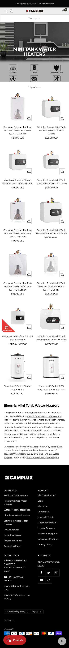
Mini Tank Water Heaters (17, 515)
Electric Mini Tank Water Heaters (44, 416)
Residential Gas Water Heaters (15, 503)
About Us (42, 506)
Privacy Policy (45, 544)
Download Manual (47, 522)
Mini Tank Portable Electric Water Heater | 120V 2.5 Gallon (17, 182)
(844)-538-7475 (15, 577)
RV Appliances (11, 529)
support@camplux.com (16, 586)
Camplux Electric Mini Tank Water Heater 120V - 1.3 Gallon (51, 182)
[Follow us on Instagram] (55, 572)
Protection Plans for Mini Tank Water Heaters (17, 338)
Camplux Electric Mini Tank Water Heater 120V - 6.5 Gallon (51, 232)
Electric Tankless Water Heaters (42, 457)
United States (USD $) (15, 612)
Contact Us (43, 511)
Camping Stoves (12, 535)
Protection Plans (12, 546)
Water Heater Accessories (17, 509)
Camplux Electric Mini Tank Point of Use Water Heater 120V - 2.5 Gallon (17, 233)
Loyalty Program (46, 528)
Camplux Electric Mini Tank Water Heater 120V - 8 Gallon (51, 338)
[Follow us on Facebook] (41, 572)
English (35, 612)
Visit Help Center (46, 495)
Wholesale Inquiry (47, 533)
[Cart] (63, 10)
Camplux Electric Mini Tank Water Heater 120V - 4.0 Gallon (51, 130)
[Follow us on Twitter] (48, 572)
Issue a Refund (45, 517)
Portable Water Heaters (16, 495)
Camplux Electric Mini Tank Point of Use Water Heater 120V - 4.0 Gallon (17, 130)
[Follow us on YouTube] (41, 579)
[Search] (11, 11)
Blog (40, 501)
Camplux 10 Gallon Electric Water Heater (18, 388)
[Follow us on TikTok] (48, 579)
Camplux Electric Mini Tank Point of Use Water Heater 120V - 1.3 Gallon (51, 286)
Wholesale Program (48, 539)
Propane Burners (13, 540)
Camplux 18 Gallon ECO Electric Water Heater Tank (51, 388)
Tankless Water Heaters (16, 454)
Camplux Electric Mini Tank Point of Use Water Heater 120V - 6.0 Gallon (17, 286)
